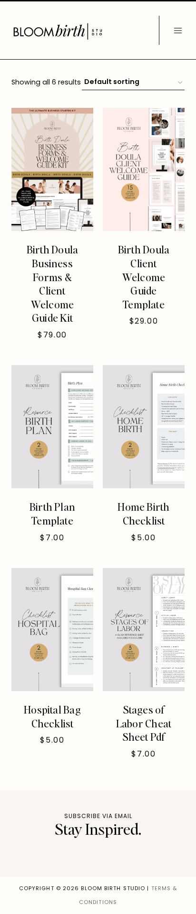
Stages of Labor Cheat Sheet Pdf (143, 723)
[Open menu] (177, 30)
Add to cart (139, 351)
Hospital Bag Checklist (52, 716)
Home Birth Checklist (143, 513)
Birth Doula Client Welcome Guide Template (143, 276)
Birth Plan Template (52, 513)
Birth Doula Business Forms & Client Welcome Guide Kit (52, 283)
